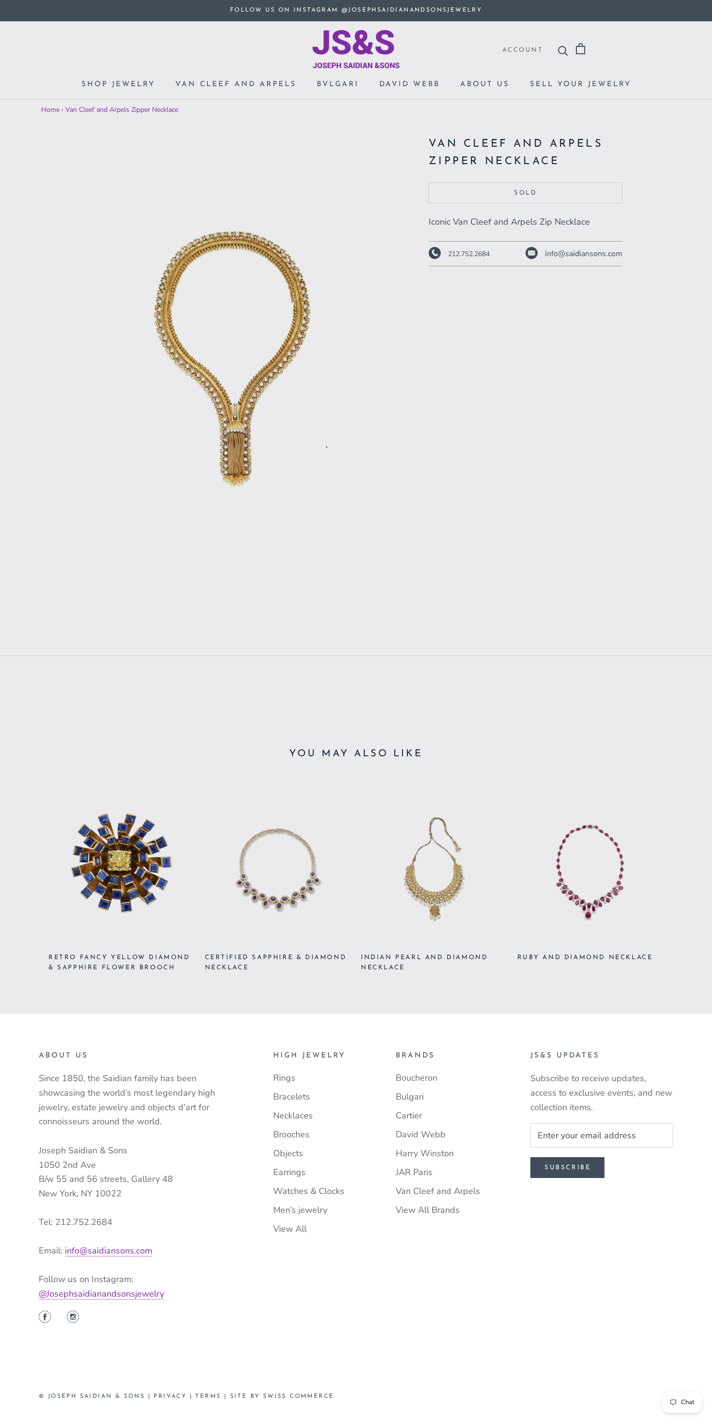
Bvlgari (338, 84)
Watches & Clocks (308, 1191)
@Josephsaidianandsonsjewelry (101, 1294)
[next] (682, 875)
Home (50, 109)
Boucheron (416, 1078)
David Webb (409, 84)
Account (522, 50)
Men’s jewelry (300, 1210)
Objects (288, 1153)
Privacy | (174, 1396)
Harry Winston (425, 1153)
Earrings (289, 1172)
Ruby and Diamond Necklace (585, 957)
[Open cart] (580, 49)
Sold (525, 193)
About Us (485, 84)
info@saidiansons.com (108, 1250)
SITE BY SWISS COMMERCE (282, 1396)
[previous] (30, 875)
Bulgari (410, 1096)
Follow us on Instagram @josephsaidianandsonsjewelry (356, 10)
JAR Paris (414, 1172)
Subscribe (567, 1167)
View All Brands (428, 1210)
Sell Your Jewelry (580, 84)
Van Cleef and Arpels (235, 84)
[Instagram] (73, 1318)
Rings (284, 1078)
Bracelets (291, 1096)
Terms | (212, 1396)
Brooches (291, 1134)
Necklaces (293, 1115)
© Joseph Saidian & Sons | (96, 1396)
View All (290, 1229)
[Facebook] (45, 1318)
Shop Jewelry (118, 84)
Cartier (409, 1115)
